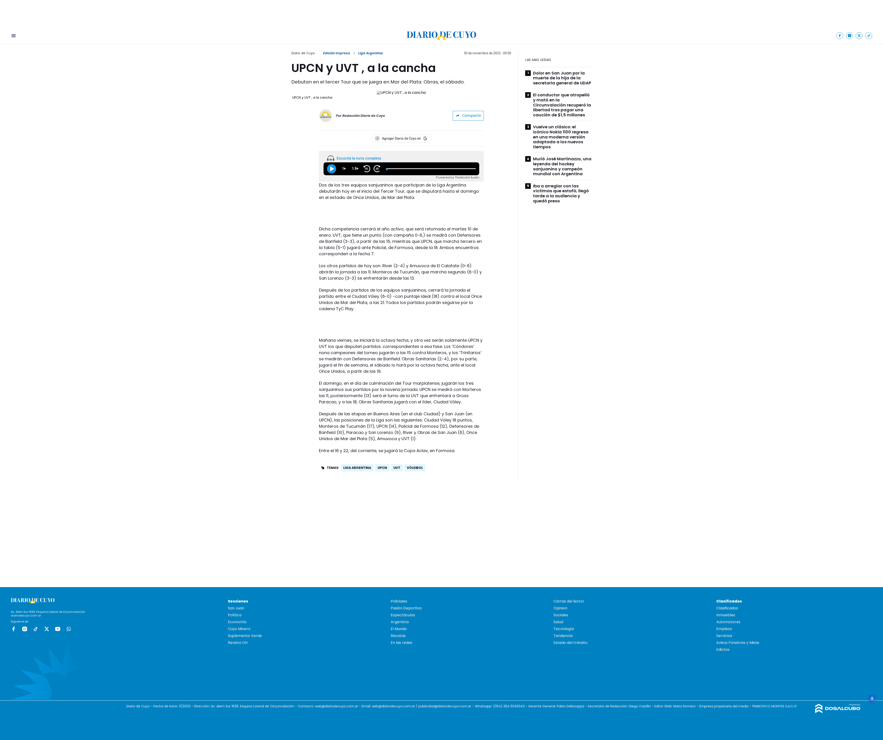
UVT (396, 467)
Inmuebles (725, 615)
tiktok (35, 629)
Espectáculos (403, 615)
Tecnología (563, 628)
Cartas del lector (568, 601)
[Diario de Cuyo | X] (859, 35)
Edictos (722, 649)
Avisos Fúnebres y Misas (737, 642)
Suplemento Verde (245, 635)
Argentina (400, 622)
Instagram (24, 629)
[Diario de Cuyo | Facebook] (840, 35)
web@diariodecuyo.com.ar (336, 706)
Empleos (724, 628)
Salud (558, 622)
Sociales (560, 615)
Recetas (398, 635)
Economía (237, 622)
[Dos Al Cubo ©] (837, 711)
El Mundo (399, 628)
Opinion (560, 608)
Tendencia (563, 635)
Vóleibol (415, 467)
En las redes (401, 642)
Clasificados (727, 608)
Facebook (13, 629)
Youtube (57, 629)
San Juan (236, 608)
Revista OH (237, 642)
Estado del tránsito (570, 642)
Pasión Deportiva (406, 608)
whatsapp (69, 629)
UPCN (382, 467)
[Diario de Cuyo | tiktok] (869, 35)
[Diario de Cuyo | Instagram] (849, 35)
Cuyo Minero (239, 628)
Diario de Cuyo (303, 53)
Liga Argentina (357, 467)
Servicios (724, 635)
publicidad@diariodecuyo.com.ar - (446, 706)
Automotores (728, 622)
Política (234, 615)
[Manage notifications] (872, 698)
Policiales (399, 601)
